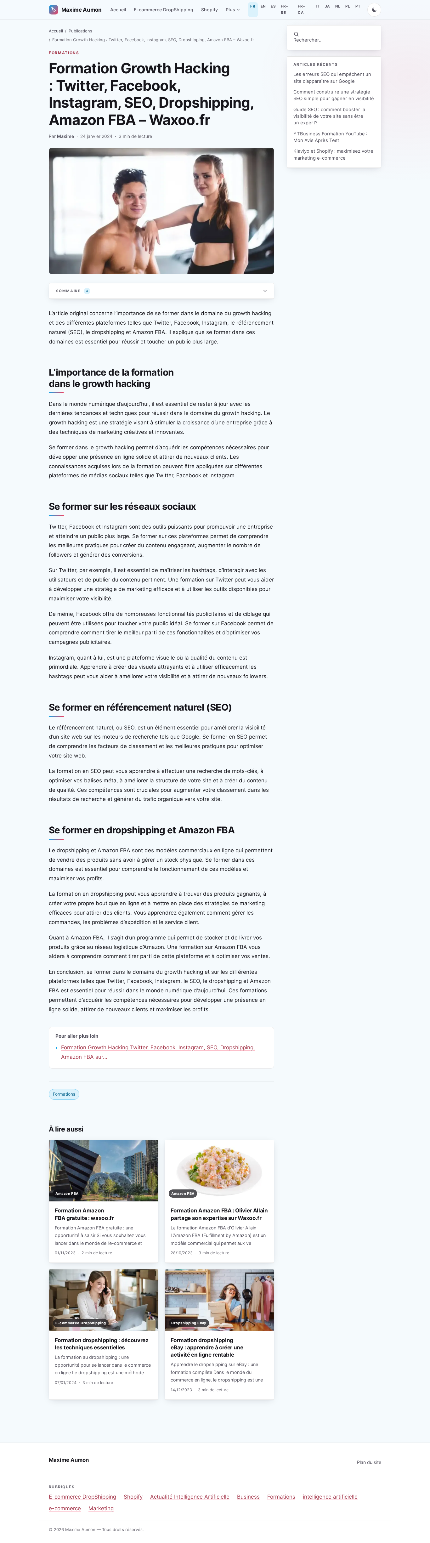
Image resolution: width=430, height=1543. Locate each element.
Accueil (118, 9)
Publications (80, 30)
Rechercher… (308, 40)
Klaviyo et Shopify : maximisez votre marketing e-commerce (333, 154)
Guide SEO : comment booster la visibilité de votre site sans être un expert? (329, 116)
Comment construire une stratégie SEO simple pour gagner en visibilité (333, 95)
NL (337, 6)
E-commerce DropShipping (163, 9)
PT (357, 6)
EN (263, 6)
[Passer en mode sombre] (374, 10)
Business (248, 1497)
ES (273, 6)
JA (327, 6)
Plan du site (369, 1462)
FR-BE (284, 9)
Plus (230, 9)
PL (347, 6)
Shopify (209, 9)
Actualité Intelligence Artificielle (189, 1497)
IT (318, 6)
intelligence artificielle (330, 1497)
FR (252, 6)
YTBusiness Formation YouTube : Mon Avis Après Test (330, 137)
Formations (64, 52)
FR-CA (301, 9)
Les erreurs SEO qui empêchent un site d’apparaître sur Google (332, 77)
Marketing (101, 1508)
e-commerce (65, 1508)
